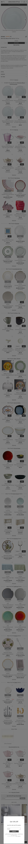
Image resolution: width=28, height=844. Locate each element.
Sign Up (14, 831)
